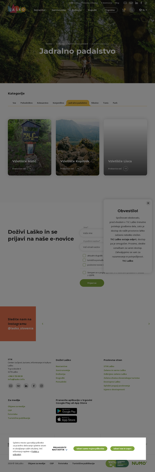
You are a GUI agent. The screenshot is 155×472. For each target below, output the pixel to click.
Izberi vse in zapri (122, 448)
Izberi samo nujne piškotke (90, 448)
